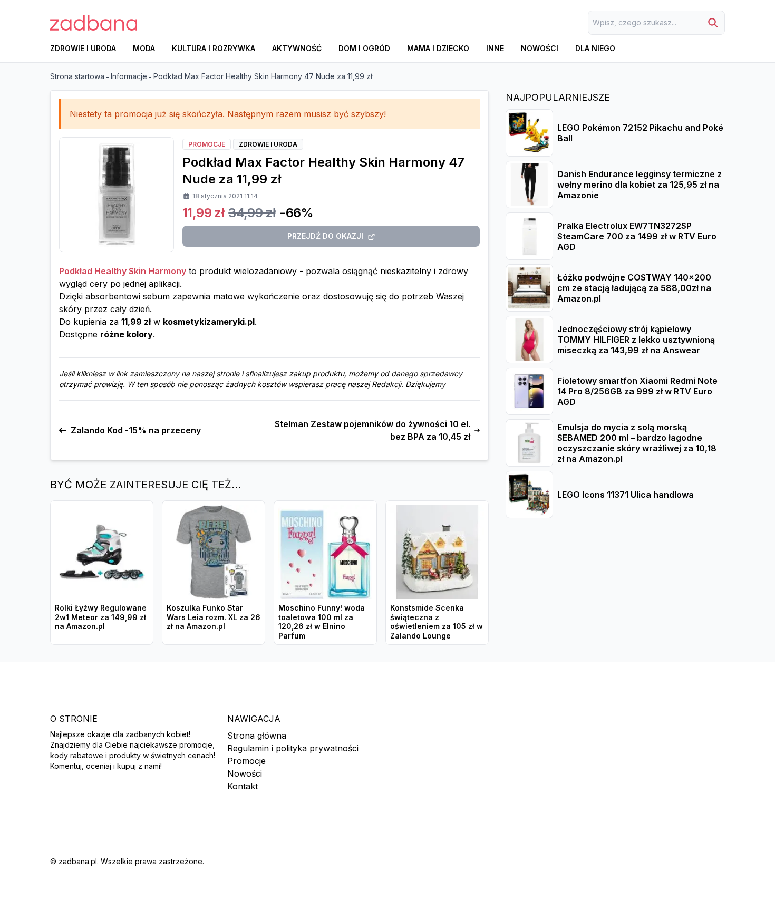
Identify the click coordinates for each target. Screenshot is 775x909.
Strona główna (256, 735)
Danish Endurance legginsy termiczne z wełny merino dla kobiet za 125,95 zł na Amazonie (639, 184)
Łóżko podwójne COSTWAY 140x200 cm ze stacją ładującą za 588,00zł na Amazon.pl (634, 288)
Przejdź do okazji (325, 235)
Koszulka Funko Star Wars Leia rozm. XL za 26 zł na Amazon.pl (213, 617)
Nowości (539, 48)
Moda (144, 48)
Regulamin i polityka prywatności (293, 748)
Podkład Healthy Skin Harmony (122, 271)
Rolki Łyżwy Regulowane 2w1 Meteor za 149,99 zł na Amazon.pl (101, 617)
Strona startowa (77, 76)
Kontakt (242, 786)
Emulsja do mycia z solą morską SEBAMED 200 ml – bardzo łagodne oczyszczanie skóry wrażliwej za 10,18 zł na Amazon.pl (636, 443)
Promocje (246, 761)
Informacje (129, 76)
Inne (495, 48)
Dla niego (595, 48)
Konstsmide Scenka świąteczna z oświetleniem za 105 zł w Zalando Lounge (436, 621)
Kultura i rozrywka (213, 48)
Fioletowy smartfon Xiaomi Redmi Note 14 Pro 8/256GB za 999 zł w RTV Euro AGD (637, 391)
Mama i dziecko (438, 48)
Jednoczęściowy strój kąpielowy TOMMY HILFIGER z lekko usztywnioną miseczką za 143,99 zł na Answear (636, 339)
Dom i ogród (364, 48)
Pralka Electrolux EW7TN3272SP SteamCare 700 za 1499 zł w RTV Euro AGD (636, 236)
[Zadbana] (93, 23)
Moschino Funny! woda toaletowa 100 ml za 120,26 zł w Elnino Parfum (321, 621)
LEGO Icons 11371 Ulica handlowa (625, 494)
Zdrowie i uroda (83, 48)
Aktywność (297, 48)
